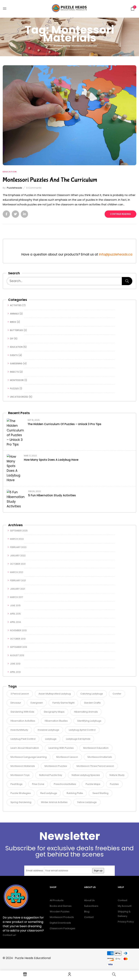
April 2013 (15, 672)
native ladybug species (86, 775)
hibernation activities (22, 721)
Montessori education (96, 748)
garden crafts (92, 702)
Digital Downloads (60, 922)
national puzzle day (50, 775)
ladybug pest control (22, 739)
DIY (11, 338)
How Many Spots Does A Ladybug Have (51, 460)
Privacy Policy (126, 921)
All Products (57, 900)
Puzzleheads (14, 187)
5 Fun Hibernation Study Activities (52, 495)
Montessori (17, 380)
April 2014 (15, 622)
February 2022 (18, 547)
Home (45, 45)
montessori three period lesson (95, 766)
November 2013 (18, 630)
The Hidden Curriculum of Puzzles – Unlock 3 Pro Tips (64, 424)
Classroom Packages (62, 928)
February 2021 (18, 580)
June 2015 (15, 605)
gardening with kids (22, 711)
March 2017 (16, 597)
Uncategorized (19, 396)
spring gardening (20, 802)
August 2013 (17, 655)
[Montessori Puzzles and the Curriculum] (69, 67)
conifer (117, 693)
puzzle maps (93, 784)
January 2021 (17, 588)
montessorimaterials (100, 757)
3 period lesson (19, 693)
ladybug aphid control (82, 730)
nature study (117, 775)
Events (14, 355)
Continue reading (120, 214)
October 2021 (18, 563)
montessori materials (22, 766)
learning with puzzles (61, 748)
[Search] (127, 281)
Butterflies (16, 330)
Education (16, 346)
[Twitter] (15, 214)
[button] (132, 8)
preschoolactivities (65, 784)
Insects (14, 371)
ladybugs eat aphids (78, 739)
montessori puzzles (56, 766)
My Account (124, 906)
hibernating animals (86, 711)
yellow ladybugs (87, 802)
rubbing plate (75, 793)
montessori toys (20, 775)
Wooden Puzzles (60, 911)
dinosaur (15, 702)
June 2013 (15, 663)
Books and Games (60, 906)
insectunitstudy (19, 730)
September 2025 (19, 530)
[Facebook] (6, 214)
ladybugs (50, 739)
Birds (13, 321)
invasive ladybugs (48, 730)
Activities (16, 305)
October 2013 (18, 638)
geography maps (54, 711)
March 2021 (16, 572)
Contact (89, 917)
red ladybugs (48, 793)
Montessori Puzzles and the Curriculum (50, 180)
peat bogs (16, 784)
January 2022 (18, 555)
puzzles (114, 784)
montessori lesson (67, 757)
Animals (14, 313)
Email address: (34, 870)
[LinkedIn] (24, 214)
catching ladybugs (91, 693)
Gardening (16, 363)
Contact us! (10, 935)
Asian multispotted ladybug (55, 693)
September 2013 (18, 647)
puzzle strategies (20, 793)
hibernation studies (56, 721)
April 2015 (15, 613)
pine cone (38, 784)
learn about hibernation (24, 748)
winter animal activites (54, 802)
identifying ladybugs (89, 721)
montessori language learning (28, 757)
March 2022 (17, 538)
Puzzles (14, 388)
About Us (89, 900)
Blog (86, 911)
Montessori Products (62, 917)
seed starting (100, 793)
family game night (63, 702)
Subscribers (91, 906)
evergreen (37, 702)
